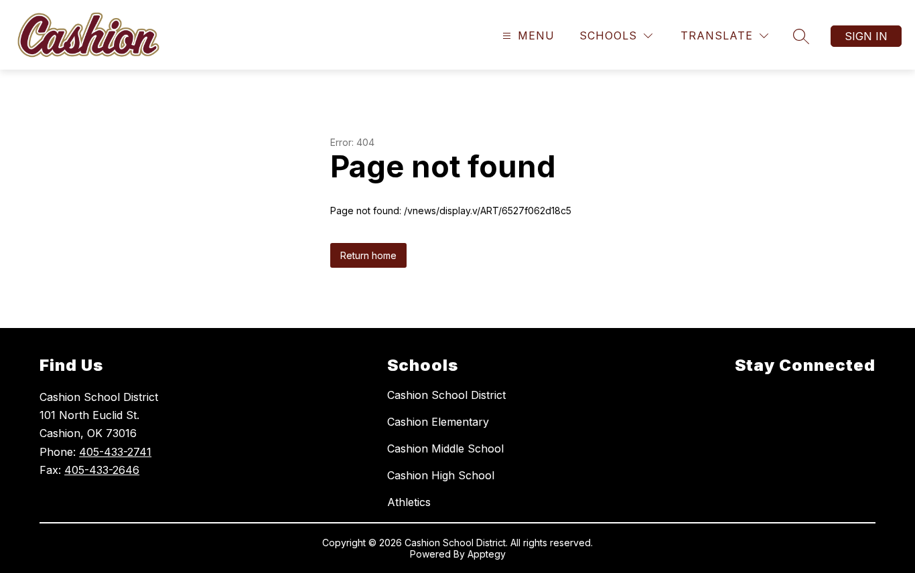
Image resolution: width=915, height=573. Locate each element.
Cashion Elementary (438, 421)
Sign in (866, 36)
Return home (368, 255)
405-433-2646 (101, 470)
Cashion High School (440, 475)
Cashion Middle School (445, 448)
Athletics (409, 502)
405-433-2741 (115, 452)
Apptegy (487, 554)
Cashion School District (446, 395)
